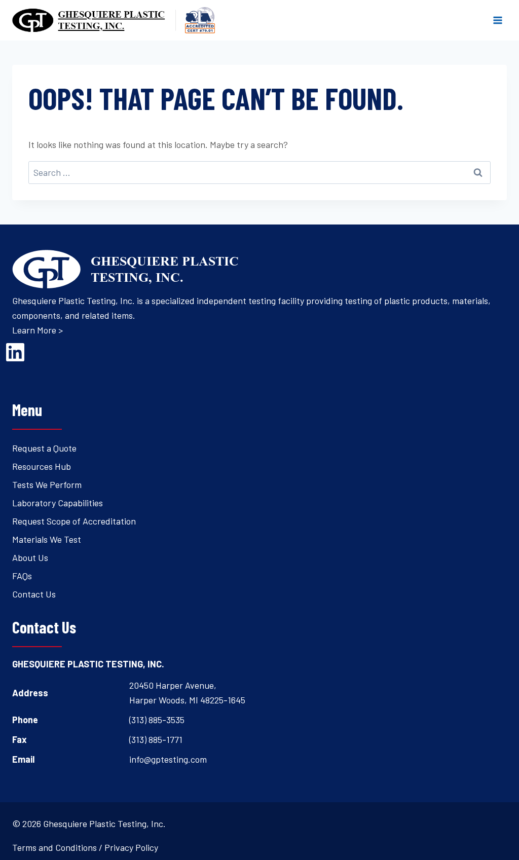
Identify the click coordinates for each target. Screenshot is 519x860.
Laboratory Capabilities (57, 502)
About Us (30, 557)
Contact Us (34, 594)
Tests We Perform (47, 484)
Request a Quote (44, 448)
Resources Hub (41, 466)
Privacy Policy (131, 847)
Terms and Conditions (54, 847)
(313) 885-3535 (156, 719)
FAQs (22, 575)
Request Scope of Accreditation (74, 521)
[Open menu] (497, 20)
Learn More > (37, 329)
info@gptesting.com (168, 759)
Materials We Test (46, 539)
